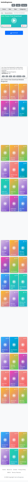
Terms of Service (16, 472)
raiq (9, 73)
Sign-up (24, 5)
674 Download (6, 25)
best (3, 76)
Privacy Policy (22, 469)
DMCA (9, 472)
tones (10, 76)
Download (15, 33)
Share (24, 25)
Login (18, 5)
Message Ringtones (9, 13)
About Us (9, 469)
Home (4, 9)
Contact (15, 469)
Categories (23, 9)
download (19, 76)
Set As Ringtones (19, 477)
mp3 (24, 76)
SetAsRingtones (6, 2)
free (14, 76)
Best (10, 9)
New (15, 9)
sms (7, 76)
